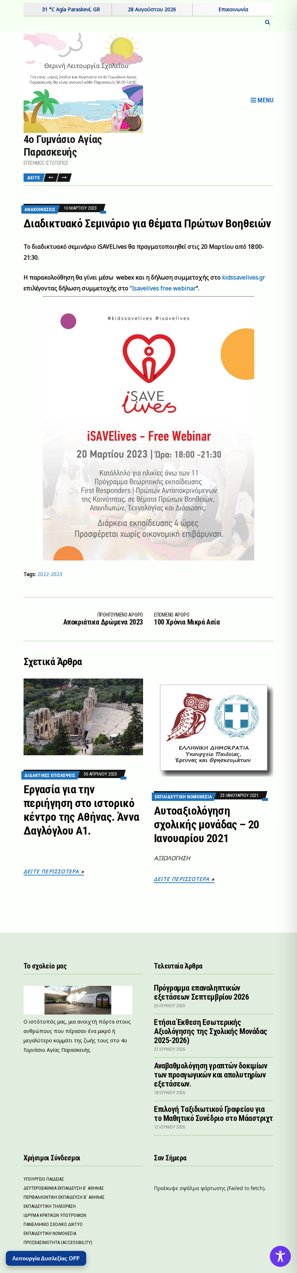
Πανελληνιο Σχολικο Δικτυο (53, 1224)
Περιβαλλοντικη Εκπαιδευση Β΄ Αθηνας (64, 1197)
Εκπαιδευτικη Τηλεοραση (50, 1206)
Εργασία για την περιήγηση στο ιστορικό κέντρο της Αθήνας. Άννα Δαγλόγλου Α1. (81, 809)
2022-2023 (49, 574)
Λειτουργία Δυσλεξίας (46, 1258)
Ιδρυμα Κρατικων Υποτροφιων (55, 1215)
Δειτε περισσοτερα (51, 871)
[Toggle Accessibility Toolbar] (280, 1256)
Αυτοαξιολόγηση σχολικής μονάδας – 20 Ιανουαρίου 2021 (206, 824)
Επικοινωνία (233, 9)
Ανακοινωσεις (39, 209)
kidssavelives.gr (243, 277)
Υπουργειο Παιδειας (44, 1179)
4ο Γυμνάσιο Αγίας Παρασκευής (63, 145)
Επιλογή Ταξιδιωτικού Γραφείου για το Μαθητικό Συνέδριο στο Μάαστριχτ (213, 1114)
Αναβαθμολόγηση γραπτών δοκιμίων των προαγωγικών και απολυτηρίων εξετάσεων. (210, 1074)
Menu (264, 100)
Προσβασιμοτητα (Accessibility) (58, 1242)
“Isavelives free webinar (162, 288)
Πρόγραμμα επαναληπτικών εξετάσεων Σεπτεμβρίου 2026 (201, 992)
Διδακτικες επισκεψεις (49, 775)
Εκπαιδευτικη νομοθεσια (183, 796)
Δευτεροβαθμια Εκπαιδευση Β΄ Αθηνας (64, 1188)
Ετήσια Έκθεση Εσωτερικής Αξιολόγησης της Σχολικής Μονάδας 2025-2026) (210, 1031)
